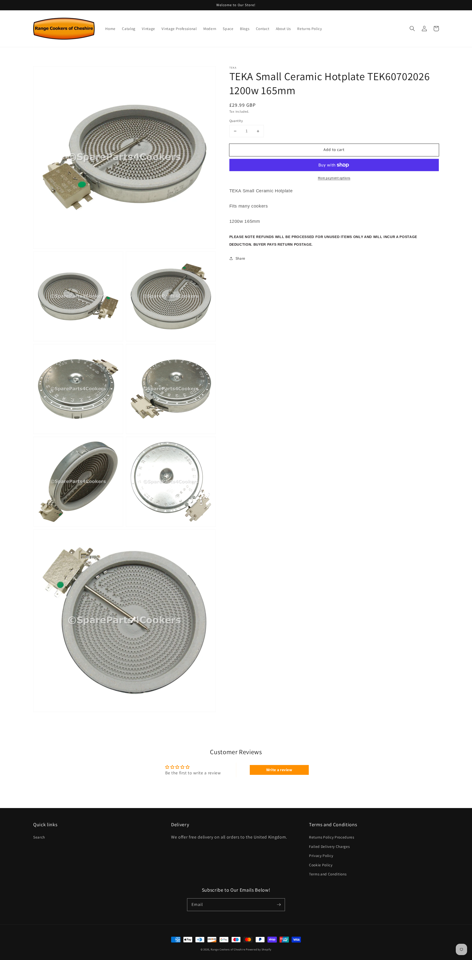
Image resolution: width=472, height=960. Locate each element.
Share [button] (240, 258)
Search (39, 837)
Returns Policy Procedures (331, 837)
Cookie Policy (321, 864)
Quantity (236, 120)
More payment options (334, 178)
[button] (412, 28)
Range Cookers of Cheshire (228, 949)
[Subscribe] (279, 904)
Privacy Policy (321, 855)
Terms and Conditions (327, 873)
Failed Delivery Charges (329, 846)
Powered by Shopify (258, 949)
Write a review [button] (279, 769)
